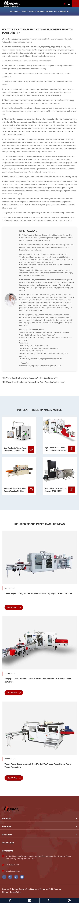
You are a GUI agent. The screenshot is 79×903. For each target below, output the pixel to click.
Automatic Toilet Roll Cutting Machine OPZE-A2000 (56, 490)
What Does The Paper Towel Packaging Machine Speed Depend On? (33, 378)
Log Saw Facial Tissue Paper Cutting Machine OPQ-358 (15, 449)
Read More (12, 607)
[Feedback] (69, 900)
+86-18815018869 (12, 865)
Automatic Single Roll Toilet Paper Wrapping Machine (15, 490)
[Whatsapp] (10, 900)
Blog (18, 11)
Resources (7, 834)
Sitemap (5, 892)
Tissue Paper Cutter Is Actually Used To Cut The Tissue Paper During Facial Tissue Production (38, 765)
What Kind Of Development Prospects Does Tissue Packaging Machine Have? (36, 382)
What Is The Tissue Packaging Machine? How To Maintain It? (45, 11)
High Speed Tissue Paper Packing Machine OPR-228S (55, 449)
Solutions (6, 826)
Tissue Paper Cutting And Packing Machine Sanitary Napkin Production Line (38, 593)
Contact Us (7, 851)
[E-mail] (29, 900)
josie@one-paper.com (14, 871)
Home (12, 11)
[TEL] (49, 900)
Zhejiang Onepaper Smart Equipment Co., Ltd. (29, 889)
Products (6, 818)
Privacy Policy (15, 892)
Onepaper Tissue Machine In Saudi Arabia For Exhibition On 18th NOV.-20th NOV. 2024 (38, 680)
